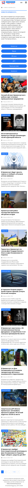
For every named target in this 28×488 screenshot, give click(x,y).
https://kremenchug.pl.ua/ (14, 483)
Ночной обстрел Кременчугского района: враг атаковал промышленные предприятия (13, 97)
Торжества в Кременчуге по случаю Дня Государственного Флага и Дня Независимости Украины (12, 252)
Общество (4, 153)
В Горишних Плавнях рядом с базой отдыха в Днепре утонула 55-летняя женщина (13, 291)
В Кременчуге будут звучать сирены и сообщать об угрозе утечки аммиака (12, 174)
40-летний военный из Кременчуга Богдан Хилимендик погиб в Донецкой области (13, 135)
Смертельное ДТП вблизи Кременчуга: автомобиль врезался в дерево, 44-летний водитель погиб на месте (12, 411)
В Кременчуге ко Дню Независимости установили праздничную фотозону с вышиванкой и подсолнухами (12, 371)
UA (21, 2)
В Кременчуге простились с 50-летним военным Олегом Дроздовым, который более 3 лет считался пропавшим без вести (13, 331)
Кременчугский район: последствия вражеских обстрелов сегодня (10, 212)
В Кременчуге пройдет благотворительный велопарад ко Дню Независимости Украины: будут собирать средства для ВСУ (14, 452)
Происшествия (6, 76)
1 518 (14, 472)
